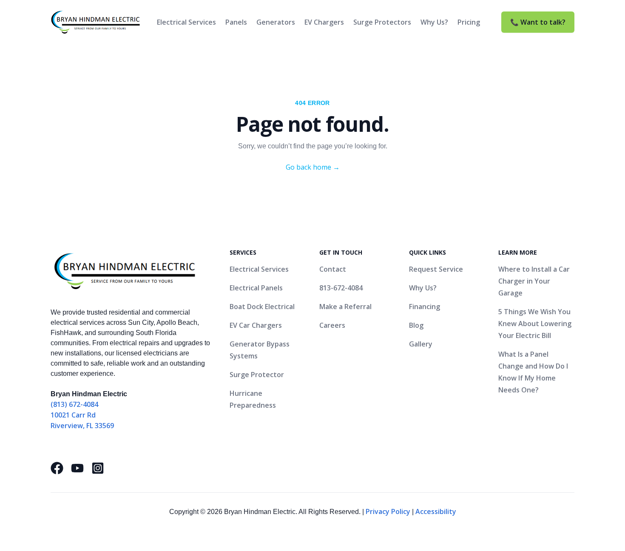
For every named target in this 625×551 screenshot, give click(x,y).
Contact (332, 269)
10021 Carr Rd (73, 415)
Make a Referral (345, 306)
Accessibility (435, 511)
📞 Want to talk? (537, 22)
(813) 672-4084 (74, 404)
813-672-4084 (341, 288)
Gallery (420, 344)
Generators (275, 22)
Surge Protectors (382, 22)
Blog (416, 325)
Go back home (313, 167)
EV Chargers (324, 22)
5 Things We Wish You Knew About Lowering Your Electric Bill (534, 323)
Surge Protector (257, 374)
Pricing (468, 22)
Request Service (436, 269)
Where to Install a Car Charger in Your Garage (534, 281)
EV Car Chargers (256, 325)
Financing (424, 306)
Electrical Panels (256, 288)
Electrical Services (186, 22)
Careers (332, 325)
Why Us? (434, 22)
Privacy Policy (388, 511)
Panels (236, 22)
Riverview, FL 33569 (82, 425)
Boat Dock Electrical (262, 306)
